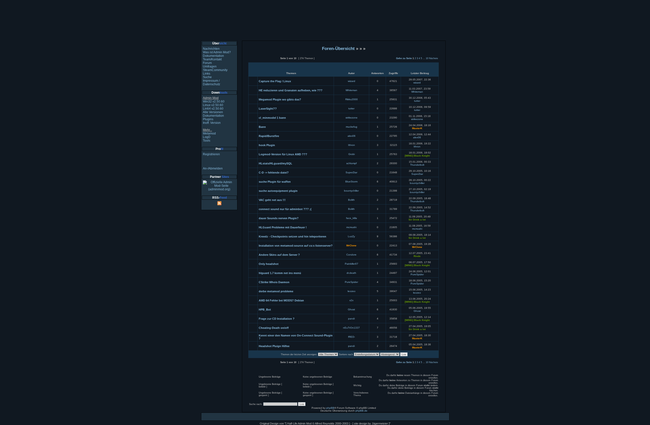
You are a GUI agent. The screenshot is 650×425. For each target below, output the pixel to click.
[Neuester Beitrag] (423, 82)
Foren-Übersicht (338, 48)
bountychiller (417, 183)
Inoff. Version (212, 123)
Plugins (208, 119)
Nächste (433, 58)
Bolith (351, 199)
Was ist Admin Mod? (217, 52)
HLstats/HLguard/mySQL (275, 163)
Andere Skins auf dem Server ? (279, 254)
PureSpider (417, 274)
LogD (206, 137)
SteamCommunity (215, 70)
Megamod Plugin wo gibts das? (280, 99)
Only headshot (269, 263)
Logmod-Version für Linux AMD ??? (283, 154)
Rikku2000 (351, 99)
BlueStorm (351, 181)
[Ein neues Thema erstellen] (263, 61)
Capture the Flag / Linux (275, 81)
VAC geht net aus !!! (272, 199)
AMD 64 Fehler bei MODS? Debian (281, 300)
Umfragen (210, 66)
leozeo (351, 291)
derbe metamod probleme (276, 291)
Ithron (351, 145)
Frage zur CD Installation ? (277, 318)
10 (427, 58)
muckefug (351, 126)
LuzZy (351, 236)
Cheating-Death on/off (274, 327)
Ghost (351, 309)
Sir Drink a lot (417, 219)
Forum (207, 63)
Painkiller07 (351, 263)
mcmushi (351, 227)
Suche (207, 77)
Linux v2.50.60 (213, 105)
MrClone (351, 245)
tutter (417, 100)
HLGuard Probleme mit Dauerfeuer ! (283, 227)
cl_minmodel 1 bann (272, 117)
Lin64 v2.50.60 (213, 108)
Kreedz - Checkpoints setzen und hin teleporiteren (292, 236)
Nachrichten (211, 48)
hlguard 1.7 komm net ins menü (280, 273)
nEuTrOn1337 (351, 327)
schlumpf (351, 163)
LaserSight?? (268, 108)
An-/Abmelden (213, 168)
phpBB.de (361, 410)
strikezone (352, 117)
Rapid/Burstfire (269, 136)
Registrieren (211, 154)
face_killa (351, 218)
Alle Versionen (213, 112)
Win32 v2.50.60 (213, 101)
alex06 (351, 135)
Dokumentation (213, 56)
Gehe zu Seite (404, 58)
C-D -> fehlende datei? (274, 172)
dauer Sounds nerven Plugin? (279, 218)
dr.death (351, 272)
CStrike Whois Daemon (274, 282)
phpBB (330, 407)
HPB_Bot (265, 309)
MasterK (417, 128)
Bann (262, 126)
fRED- (351, 336)
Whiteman (351, 90)
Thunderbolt (417, 164)
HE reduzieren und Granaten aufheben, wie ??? (290, 90)
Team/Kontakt (212, 59)
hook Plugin (267, 145)
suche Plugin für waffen (275, 181)
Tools (206, 140)
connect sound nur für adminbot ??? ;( (285, 209)
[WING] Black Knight (417, 155)
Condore (351, 254)
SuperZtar (351, 172)
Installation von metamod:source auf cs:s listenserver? (296, 245)
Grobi (351, 154)
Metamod (209, 133)
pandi (351, 318)
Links (206, 73)
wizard (351, 81)
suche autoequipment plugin (278, 190)
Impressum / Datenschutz (211, 82)
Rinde (417, 256)
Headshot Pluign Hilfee (274, 346)
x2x (351, 300)
